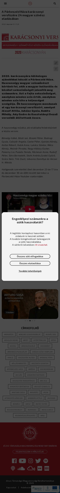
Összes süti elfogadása (30, 256)
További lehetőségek (30, 271)
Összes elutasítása (30, 263)
